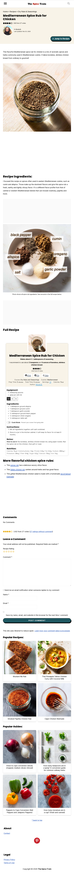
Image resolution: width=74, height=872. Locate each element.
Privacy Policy (9, 860)
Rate (46, 375)
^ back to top (37, 820)
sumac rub (14, 465)
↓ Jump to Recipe (60, 38)
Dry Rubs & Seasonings (27, 12)
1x (8, 399)
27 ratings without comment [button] (41, 532)
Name (6, 595)
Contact (7, 833)
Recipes (13, 12)
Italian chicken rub (17, 470)
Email (6, 603)
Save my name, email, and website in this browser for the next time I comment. (37, 615)
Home (5, 12)
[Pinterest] (37, 841)
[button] (4, 23)
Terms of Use (9, 863)
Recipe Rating (8, 549)
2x (12, 399)
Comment (7, 557)
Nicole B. (39, 384)
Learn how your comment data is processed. (52, 631)
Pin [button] (38, 375)
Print (29, 375)
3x (16, 399)
